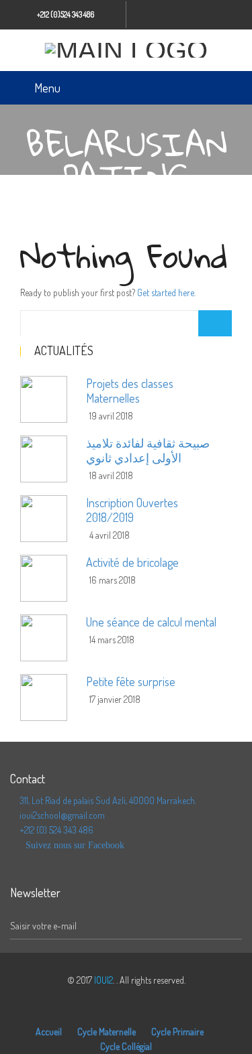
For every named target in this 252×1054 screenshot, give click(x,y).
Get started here (165, 292)
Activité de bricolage (132, 562)
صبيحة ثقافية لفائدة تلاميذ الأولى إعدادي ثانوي (148, 450)
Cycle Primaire (177, 1031)
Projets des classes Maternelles (129, 390)
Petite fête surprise (130, 681)
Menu (47, 87)
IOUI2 (103, 980)
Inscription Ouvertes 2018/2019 (132, 510)
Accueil (49, 1031)
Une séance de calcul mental (151, 621)
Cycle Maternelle (106, 1031)
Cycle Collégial (126, 1046)
